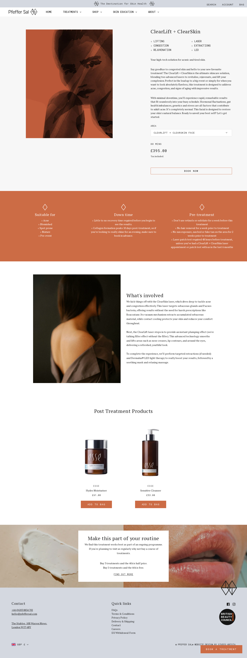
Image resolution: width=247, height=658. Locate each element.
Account (228, 4)
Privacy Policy (119, 617)
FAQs (115, 610)
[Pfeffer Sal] (23, 11)
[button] (191, 132)
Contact (116, 625)
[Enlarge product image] (69, 84)
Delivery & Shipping (123, 621)
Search (211, 4)
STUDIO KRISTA (226, 644)
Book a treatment (221, 649)
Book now (191, 171)
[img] (228, 604)
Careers (116, 629)
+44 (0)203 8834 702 (22, 610)
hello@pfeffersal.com (24, 613)
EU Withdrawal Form (123, 632)
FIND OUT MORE (123, 574)
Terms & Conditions (123, 613)
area (153, 125)
